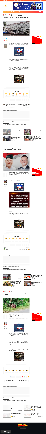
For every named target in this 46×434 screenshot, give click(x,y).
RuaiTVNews (13, 139)
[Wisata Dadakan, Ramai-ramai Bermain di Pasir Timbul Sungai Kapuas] (5, 46)
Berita (5, 14)
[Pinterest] (4, 40)
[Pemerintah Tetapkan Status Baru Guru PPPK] (27, 283)
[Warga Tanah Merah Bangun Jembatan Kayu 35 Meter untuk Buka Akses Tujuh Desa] (7, 132)
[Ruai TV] (6, 6)
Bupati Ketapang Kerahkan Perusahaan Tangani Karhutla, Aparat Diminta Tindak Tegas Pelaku (5, 327)
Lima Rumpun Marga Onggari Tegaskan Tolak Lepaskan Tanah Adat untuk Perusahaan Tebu (5, 185)
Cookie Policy (5, 431)
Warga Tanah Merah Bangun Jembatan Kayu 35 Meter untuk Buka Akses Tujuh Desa (16, 131)
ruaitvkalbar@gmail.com (10, 0)
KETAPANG (8, 291)
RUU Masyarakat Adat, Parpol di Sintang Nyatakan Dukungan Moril (36, 131)
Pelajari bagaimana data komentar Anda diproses (21, 124)
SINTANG (11, 14)
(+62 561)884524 (5, 0)
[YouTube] (42, 0)
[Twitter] (40, 0)
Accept (8, 432)
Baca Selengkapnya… (20, 133)
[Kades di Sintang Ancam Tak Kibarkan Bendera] (7, 138)
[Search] (40, 12)
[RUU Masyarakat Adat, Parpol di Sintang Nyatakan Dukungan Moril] (27, 132)
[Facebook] (39, 0)
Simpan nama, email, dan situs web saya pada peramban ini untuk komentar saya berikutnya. (11, 121)
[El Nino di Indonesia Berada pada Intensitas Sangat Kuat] (27, 277)
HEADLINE (8, 14)
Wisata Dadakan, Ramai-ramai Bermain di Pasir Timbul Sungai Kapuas (5, 49)
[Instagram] (41, 0)
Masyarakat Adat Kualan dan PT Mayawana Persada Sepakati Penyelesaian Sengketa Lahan (36, 407)
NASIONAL (11, 291)
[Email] (6, 40)
